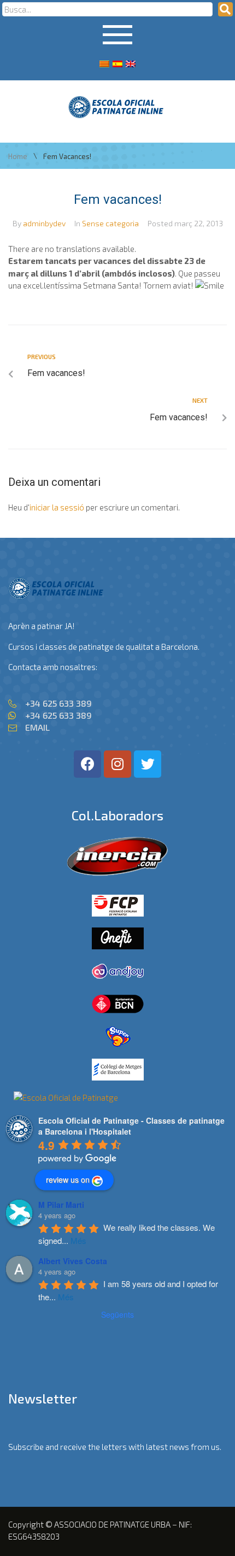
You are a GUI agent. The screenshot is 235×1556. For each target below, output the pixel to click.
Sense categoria (110, 223)
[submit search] (225, 9)
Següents (117, 1314)
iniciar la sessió (57, 507)
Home (17, 156)
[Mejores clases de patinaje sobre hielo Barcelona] (66, 1097)
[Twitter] (147, 764)
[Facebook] (87, 764)
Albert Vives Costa (72, 1260)
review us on (68, 1179)
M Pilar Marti (61, 1204)
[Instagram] (117, 764)
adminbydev (44, 223)
